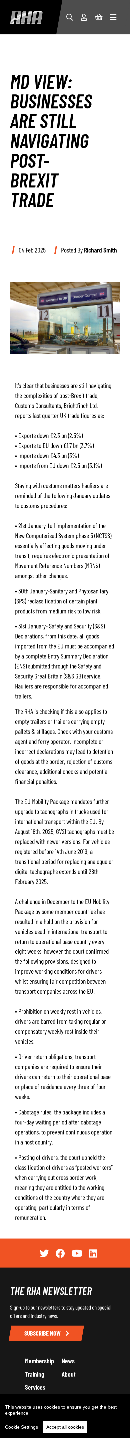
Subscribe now (43, 1333)
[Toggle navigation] (113, 17)
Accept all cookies (65, 1427)
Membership (39, 1361)
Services (35, 1387)
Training (34, 1374)
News (68, 1361)
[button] (69, 17)
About (69, 1374)
